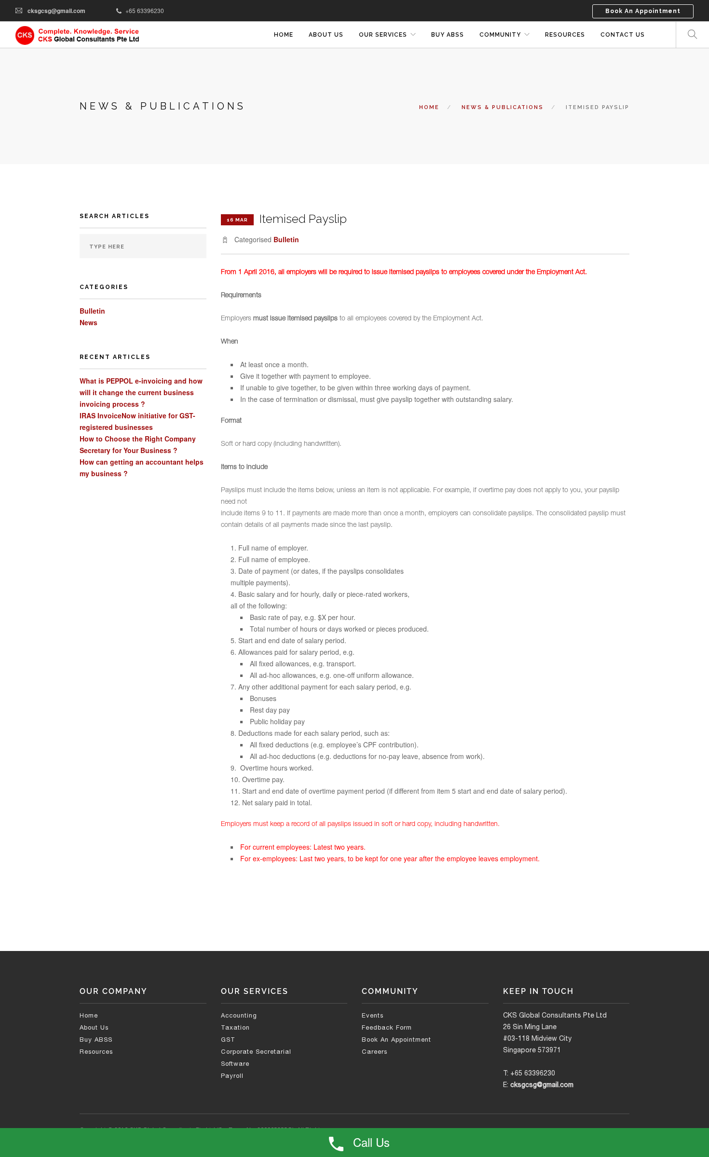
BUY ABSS (447, 34)
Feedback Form (387, 1027)
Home (283, 34)
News (88, 322)
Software (235, 1063)
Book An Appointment (643, 11)
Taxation (235, 1027)
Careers (374, 1051)
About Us (326, 34)
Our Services (383, 34)
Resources (565, 34)
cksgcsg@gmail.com (56, 10)
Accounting (239, 1015)
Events (372, 1015)
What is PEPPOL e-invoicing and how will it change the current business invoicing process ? (141, 392)
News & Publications (503, 107)
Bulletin (92, 311)
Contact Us (622, 34)
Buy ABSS (96, 1039)
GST (228, 1039)
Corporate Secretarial (256, 1051)
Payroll (232, 1075)
